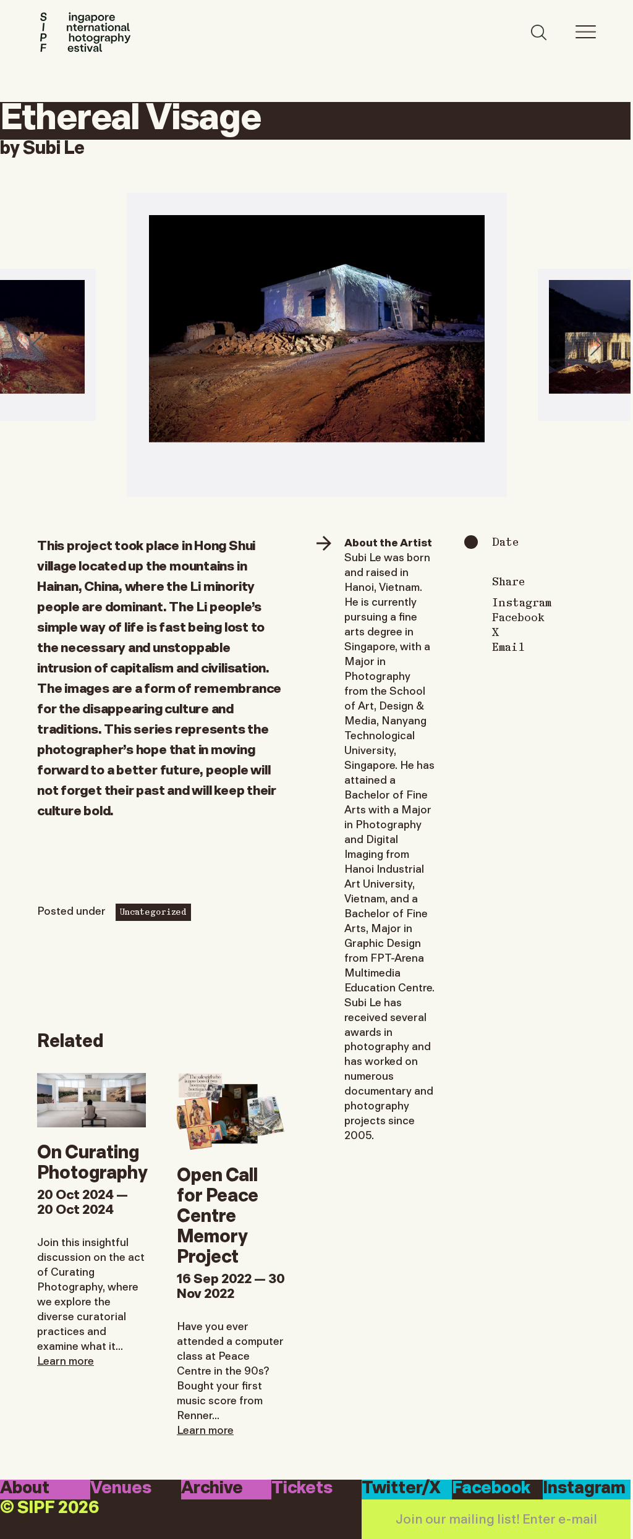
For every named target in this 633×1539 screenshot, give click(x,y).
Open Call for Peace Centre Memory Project (217, 1213)
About (24, 1489)
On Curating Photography (92, 1160)
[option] (317, 345)
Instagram (521, 602)
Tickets (302, 1489)
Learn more (65, 1359)
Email (508, 646)
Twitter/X (401, 1489)
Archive (212, 1489)
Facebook (518, 616)
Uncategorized (153, 911)
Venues (120, 1489)
